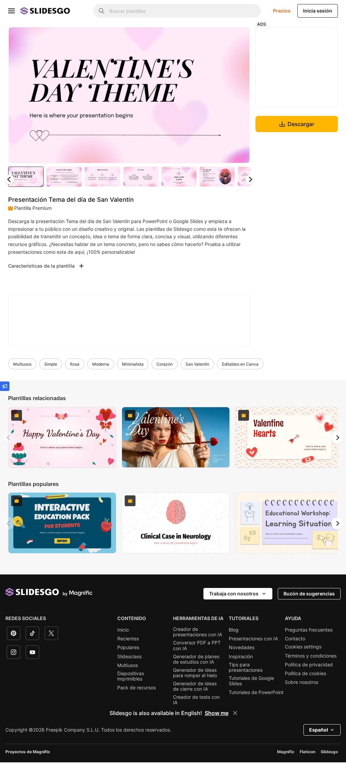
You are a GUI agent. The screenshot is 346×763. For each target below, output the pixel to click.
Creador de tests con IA (196, 699)
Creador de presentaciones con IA (197, 631)
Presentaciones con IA (253, 638)
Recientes (128, 638)
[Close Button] (235, 713)
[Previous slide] (9, 438)
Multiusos (22, 364)
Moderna (100, 364)
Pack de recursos (136, 687)
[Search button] (101, 11)
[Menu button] (11, 10)
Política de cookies (305, 673)
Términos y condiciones (311, 656)
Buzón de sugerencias (309, 593)
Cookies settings (303, 646)
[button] (250, 179)
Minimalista (133, 364)
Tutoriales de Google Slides (251, 680)
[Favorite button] (220, 38)
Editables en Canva (240, 364)
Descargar (301, 124)
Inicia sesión (317, 11)
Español (318, 730)
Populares (128, 647)
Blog (234, 630)
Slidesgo (329, 751)
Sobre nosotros (301, 682)
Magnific (285, 751)
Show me (216, 713)
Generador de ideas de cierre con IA (195, 686)
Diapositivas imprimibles (130, 676)
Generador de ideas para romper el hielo (195, 672)
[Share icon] (238, 38)
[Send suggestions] (4, 386)
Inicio (123, 630)
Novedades (241, 647)
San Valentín (197, 364)
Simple (50, 364)
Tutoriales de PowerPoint (256, 692)
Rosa (74, 364)
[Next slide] (239, 95)
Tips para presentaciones (246, 667)
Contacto (295, 638)
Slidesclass (129, 656)
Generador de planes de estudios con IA (196, 659)
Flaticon (307, 751)
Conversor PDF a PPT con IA (197, 645)
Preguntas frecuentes (308, 630)
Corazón (164, 364)
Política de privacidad (309, 664)
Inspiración (241, 656)
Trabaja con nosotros (233, 593)
